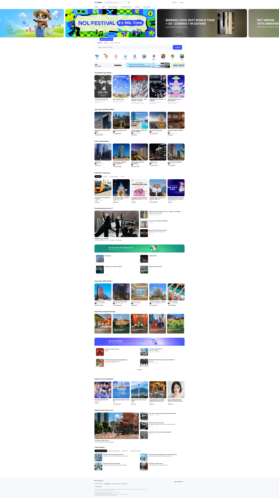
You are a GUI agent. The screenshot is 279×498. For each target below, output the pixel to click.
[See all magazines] (181, 34)
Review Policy (125, 483)
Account (182, 2)
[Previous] (97, 23)
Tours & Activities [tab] (115, 42)
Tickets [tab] (101, 42)
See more (139, 369)
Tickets (96, 7)
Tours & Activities (113, 7)
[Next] (181, 23)
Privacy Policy (107, 483)
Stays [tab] (107, 42)
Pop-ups (137, 7)
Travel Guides (146, 7)
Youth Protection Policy (116, 483)
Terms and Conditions (98, 483)
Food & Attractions (126, 7)
